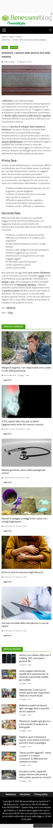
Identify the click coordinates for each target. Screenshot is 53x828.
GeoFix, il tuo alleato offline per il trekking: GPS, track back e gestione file (35, 658)
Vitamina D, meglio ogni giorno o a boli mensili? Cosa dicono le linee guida (35, 724)
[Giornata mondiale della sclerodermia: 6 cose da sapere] (26, 603)
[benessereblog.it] (26, 19)
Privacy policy (40, 794)
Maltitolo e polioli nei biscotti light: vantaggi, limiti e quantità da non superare (34, 708)
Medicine (11, 307)
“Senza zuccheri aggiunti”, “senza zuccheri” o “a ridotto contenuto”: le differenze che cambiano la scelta (35, 757)
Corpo (4, 47)
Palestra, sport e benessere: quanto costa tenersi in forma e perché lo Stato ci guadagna (34, 740)
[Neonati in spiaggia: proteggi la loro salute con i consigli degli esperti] (26, 501)
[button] (50, 30)
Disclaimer (25, 794)
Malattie (14, 47)
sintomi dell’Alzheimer (12, 141)
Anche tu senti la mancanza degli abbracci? (22, 572)
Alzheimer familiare (26, 284)
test (12, 281)
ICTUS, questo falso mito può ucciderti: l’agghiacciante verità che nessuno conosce (22, 423)
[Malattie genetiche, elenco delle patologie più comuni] (26, 452)
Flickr (10, 312)
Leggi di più (7, 380)
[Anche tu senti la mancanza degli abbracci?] (26, 552)
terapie (5, 281)
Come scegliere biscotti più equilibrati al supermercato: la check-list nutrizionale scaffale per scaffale (33, 675)
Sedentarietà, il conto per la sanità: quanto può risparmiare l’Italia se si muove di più (34, 692)
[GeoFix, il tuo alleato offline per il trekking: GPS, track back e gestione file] (9, 658)
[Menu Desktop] (4, 30)
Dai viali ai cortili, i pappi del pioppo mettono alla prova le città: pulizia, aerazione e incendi (35, 774)
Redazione (11, 794)
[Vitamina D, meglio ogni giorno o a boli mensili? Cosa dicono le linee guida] (9, 724)
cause (41, 275)
